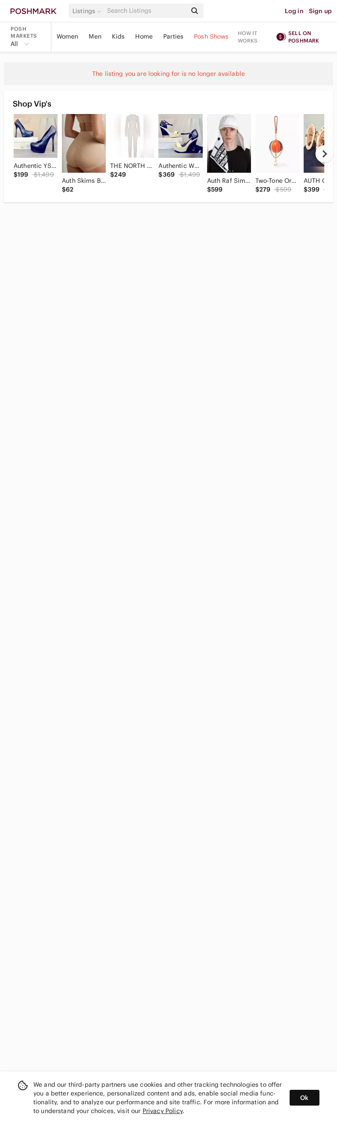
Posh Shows (211, 36)
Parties (173, 36)
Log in (294, 11)
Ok (304, 1098)
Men (95, 36)
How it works (248, 37)
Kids (118, 36)
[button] (88, 11)
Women (68, 36)
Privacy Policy (163, 1111)
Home (144, 36)
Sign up (320, 11)
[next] (324, 154)
